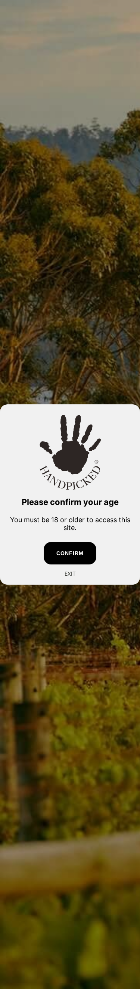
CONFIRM (70, 553)
